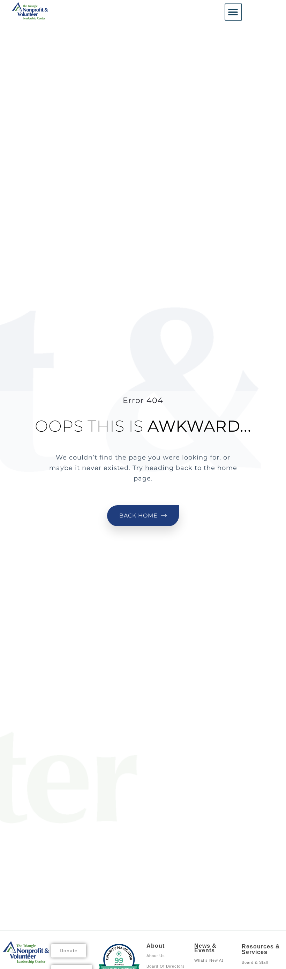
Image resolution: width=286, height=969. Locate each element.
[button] (233, 12)
